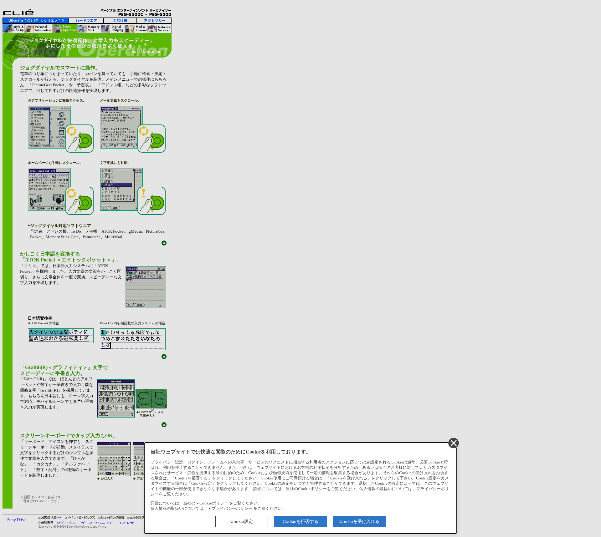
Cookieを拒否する (300, 521)
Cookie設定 (241, 521)
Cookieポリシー (213, 503)
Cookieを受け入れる (359, 521)
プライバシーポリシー (232, 508)
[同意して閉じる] (453, 443)
